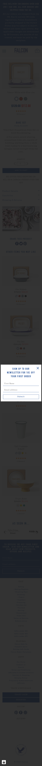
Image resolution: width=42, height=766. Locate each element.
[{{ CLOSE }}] (37, 368)
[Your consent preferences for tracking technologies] (4, 762)
